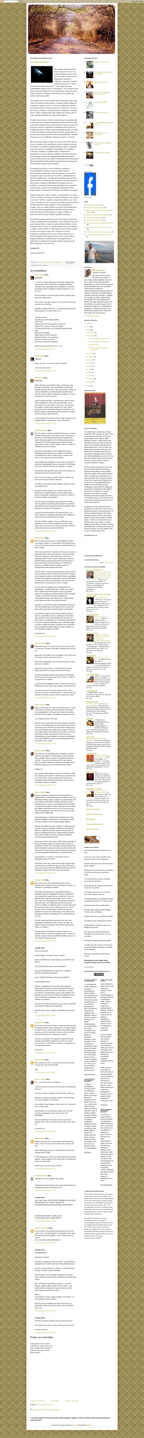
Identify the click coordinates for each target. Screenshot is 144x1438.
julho (90, 363)
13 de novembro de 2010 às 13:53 (45, 423)
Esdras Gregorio (88, 171)
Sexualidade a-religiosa (93, 205)
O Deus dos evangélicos (101, 62)
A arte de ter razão (92, 674)
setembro (91, 356)
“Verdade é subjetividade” (102, 153)
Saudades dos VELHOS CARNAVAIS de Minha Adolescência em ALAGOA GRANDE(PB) (102, 638)
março (90, 375)
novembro (91, 336)
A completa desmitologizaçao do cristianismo (98, 349)
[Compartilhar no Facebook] (72, 262)
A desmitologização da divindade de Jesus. (99, 234)
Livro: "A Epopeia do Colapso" (101, 617)
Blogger (89, 1425)
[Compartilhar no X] (70, 262)
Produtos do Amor (92, 829)
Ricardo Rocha (40, 538)
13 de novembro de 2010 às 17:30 (45, 873)
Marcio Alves (39, 378)
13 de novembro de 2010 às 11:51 (45, 371)
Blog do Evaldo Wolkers (94, 814)
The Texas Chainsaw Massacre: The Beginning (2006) (97, 704)
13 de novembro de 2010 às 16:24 (45, 743)
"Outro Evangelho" (93, 614)
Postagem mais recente (37, 1401)
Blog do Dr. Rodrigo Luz (94, 570)
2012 (88, 323)
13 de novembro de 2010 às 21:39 (45, 1131)
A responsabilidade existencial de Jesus (103, 123)
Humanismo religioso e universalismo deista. (100, 223)
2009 (88, 386)
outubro (90, 353)
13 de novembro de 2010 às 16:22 (45, 698)
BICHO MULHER (100, 102)
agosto (90, 360)
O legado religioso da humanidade (101, 133)
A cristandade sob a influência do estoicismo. (103, 73)
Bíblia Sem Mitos (92, 772)
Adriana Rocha (91, 753)
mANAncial (90, 737)
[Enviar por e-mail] (66, 262)
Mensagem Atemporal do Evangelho (97, 215)
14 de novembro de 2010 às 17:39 (45, 1190)
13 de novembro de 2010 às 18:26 (45, 941)
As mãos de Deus (39, 62)
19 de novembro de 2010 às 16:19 (45, 1243)
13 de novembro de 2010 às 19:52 (45, 1053)
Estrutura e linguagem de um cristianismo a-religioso (99, 211)
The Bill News (91, 819)
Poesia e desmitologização (94, 217)
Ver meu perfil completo (91, 316)
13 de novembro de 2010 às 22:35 (45, 1168)
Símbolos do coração (100, 82)
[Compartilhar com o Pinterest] (74, 262)
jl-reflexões (89, 718)
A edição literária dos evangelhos (98, 341)
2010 (88, 330)
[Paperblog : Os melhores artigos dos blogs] (89, 166)
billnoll (75, 1425)
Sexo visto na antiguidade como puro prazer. (102, 93)
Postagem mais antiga (71, 1401)
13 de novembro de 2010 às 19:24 (45, 1015)
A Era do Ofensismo (100, 598)
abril (89, 372)
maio (89, 369)
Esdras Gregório (40, 643)
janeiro (90, 382)
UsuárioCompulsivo (109, 562)
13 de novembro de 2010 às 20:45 (45, 1072)
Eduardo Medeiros (41, 430)
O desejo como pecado (101, 112)
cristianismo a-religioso (93, 788)
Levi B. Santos (39, 275)
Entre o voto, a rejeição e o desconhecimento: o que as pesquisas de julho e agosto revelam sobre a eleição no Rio (102, 575)
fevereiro (91, 379)
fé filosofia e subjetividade (94, 220)
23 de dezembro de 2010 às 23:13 (45, 1332)
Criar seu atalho (88, 197)
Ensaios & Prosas (92, 633)
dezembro (91, 332)
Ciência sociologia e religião (95, 207)
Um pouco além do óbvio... (95, 824)
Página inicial (55, 1401)
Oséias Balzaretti (91, 691)
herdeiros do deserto (93, 809)
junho (90, 366)
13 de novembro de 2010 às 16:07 (45, 636)
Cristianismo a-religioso (60, 9)
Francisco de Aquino (41, 1228)
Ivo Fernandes (91, 655)
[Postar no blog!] (68, 262)
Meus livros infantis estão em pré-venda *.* (102, 756)
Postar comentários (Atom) (44, 1404)
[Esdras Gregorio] (90, 195)
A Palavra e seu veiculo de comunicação (49, 262)
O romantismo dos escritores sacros (99, 338)
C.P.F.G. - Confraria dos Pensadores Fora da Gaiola (98, 595)
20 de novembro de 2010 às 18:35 (45, 1311)
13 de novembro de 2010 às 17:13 (45, 785)
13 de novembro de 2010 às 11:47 (45, 349)
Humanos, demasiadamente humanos (102, 143)
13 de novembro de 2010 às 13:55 (45, 531)
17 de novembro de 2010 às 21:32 (45, 1221)
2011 (88, 327)
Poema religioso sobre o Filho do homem (99, 227)
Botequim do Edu (92, 701)
